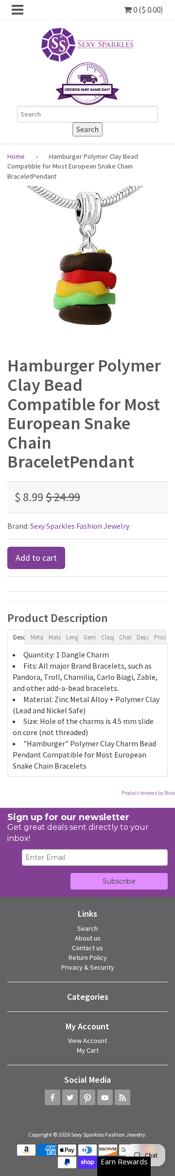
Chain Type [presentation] (125, 637)
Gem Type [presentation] (89, 637)
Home (16, 156)
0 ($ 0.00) (147, 9)
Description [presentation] (19, 637)
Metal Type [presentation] (36, 637)
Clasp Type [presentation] (107, 637)
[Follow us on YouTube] (105, 1097)
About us (88, 938)
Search (87, 928)
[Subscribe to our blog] (122, 1097)
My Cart (88, 1050)
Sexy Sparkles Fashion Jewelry (79, 526)
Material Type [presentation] (54, 637)
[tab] (16, 636)
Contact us (87, 947)
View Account (87, 1040)
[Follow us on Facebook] (52, 1097)
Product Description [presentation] (160, 637)
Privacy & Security (87, 967)
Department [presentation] (142, 637)
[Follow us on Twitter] (70, 1097)
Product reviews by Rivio (148, 793)
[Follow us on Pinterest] (87, 1097)
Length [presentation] (72, 637)
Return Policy (88, 957)
